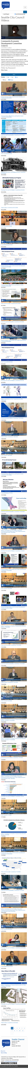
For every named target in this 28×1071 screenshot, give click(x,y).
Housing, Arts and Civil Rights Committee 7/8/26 (12, 796)
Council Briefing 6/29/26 (6, 966)
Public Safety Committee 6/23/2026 (9, 1022)
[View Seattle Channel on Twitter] (4, 1063)
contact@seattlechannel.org (10, 1061)
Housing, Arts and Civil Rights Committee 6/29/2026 (13, 947)
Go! (25, 12)
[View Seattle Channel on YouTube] (12, 1063)
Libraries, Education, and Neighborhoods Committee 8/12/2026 (13, 173)
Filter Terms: (4, 70)
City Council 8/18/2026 (6, 153)
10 (8, 77)
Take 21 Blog (4, 1052)
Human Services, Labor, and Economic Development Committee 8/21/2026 (13, 97)
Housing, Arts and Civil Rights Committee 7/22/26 (12, 550)
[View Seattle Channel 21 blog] (14, 1063)
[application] (14, 32)
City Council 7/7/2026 (6, 815)
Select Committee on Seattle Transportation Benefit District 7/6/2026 (13, 834)
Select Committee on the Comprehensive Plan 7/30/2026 (12, 399)
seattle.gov (6, 14)
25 (12, 77)
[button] (14, 32)
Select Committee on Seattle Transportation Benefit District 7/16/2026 (13, 626)
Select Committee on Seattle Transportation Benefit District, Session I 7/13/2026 (13, 720)
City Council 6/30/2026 (6, 929)
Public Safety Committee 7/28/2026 (9, 436)
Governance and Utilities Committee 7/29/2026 (12, 418)
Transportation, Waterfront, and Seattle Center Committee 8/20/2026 (12, 116)
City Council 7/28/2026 (6, 455)
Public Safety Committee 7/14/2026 (9, 682)
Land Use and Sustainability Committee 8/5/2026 (12, 321)
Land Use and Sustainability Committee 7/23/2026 (13, 511)
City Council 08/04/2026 (7, 361)
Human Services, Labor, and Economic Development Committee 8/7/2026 (13, 266)
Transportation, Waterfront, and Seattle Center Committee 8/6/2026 (12, 285)
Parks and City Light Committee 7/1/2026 (11, 871)
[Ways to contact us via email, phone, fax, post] (16, 1063)
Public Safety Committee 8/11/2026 (9, 207)
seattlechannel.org (20, 14)
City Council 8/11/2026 (6, 226)
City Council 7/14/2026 (6, 700)
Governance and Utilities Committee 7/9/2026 (12, 757)
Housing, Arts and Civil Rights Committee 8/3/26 (12, 380)
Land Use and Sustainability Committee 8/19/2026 (13, 135)
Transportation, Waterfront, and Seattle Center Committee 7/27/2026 (12, 474)
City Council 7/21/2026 (6, 588)
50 (16, 77)
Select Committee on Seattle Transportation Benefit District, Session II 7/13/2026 (13, 739)
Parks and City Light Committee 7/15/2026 (11, 645)
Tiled (11, 80)
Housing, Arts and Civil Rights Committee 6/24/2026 (13, 1004)
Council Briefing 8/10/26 (6, 244)
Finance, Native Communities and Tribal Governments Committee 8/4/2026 (13, 341)
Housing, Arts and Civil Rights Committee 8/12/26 (12, 190)
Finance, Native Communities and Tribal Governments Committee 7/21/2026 (13, 570)
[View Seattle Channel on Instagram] (6, 1063)
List (5, 80)
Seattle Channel (18, 1039)
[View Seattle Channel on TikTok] (8, 1063)
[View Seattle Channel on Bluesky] (10, 1063)
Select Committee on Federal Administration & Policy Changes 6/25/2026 (13, 985)
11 (22, 1030)
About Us (3, 1051)
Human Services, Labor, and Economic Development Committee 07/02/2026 (13, 853)
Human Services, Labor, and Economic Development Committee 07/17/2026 (13, 607)
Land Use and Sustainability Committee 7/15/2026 (13, 663)
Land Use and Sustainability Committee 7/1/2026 (12, 890)
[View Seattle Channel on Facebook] (2, 1063)
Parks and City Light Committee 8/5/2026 (11, 303)
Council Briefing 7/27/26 (6, 493)
